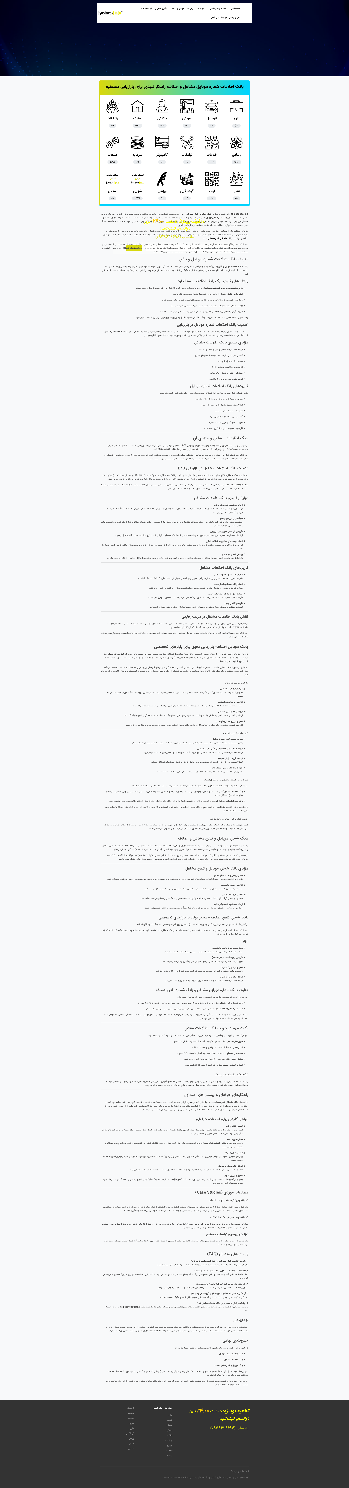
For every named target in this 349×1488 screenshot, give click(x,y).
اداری (170, 1415)
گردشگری (130, 1433)
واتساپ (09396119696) (229, 1428)
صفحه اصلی (235, 8)
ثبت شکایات (146, 8)
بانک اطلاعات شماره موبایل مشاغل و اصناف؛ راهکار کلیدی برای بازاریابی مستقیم (175, 86)
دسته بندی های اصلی (218, 8)
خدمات (169, 1450)
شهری (131, 1443)
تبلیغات (169, 1456)
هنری (132, 1423)
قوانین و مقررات (177, 8)
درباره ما (190, 8)
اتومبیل (169, 1420)
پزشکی (169, 1430)
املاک (169, 1435)
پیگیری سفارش (161, 8)
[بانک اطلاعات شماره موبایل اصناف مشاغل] (110, 13)
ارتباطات (168, 1440)
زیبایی (169, 1445)
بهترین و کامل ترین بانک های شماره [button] (225, 17)
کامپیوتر (130, 1408)
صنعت (131, 1418)
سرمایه (131, 1413)
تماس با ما (201, 8)
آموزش (169, 1425)
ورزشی (131, 1438)
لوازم (132, 1428)
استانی (131, 1449)
